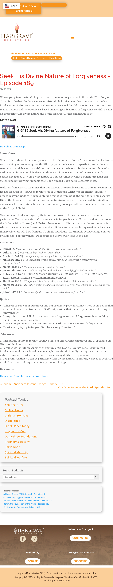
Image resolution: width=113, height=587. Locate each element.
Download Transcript (13, 146)
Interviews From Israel (35, 376)
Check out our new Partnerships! (23, 8)
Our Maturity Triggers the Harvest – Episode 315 (25, 497)
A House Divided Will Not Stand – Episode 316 (24, 494)
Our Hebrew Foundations (21, 436)
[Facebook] (23, 541)
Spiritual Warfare (16, 457)
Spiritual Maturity (16, 452)
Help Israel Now (10, 376)
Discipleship (12, 421)
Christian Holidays (16, 415)
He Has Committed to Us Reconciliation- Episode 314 (27, 500)
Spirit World (12, 447)
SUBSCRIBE (80, 561)
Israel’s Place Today (17, 426)
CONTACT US (80, 537)
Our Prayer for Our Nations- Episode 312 (21, 507)
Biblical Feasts (14, 410)
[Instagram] (34, 541)
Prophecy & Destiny (17, 442)
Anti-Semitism (14, 405)
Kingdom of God (15, 431)
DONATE (32, 561)
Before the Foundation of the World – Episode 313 (26, 504)
